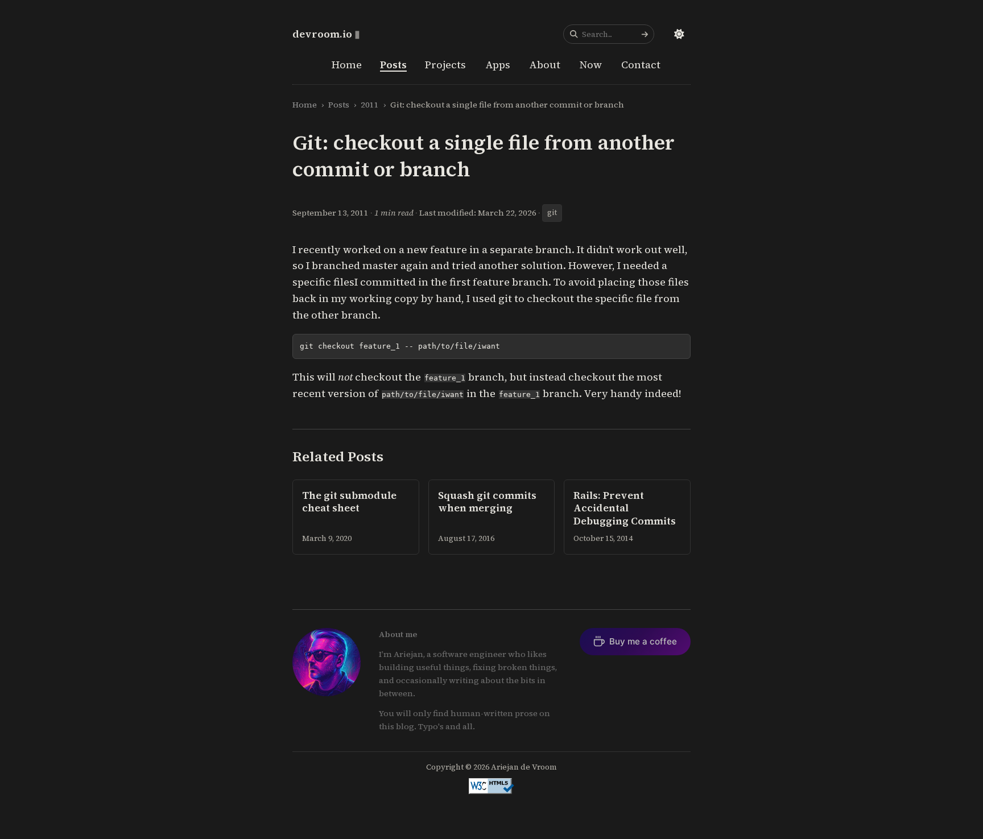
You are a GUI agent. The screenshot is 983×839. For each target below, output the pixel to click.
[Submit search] (644, 34)
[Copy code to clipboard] (677, 347)
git (552, 212)
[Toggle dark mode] (679, 34)
